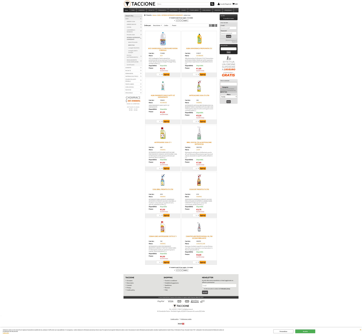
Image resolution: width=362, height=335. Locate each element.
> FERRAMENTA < (162, 10)
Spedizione (168, 285)
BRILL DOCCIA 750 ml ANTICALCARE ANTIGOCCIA (199, 143)
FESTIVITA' (128, 90)
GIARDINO (128, 67)
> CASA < (133, 10)
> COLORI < (183, 10)
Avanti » (185, 20)
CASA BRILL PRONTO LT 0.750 (163, 189)
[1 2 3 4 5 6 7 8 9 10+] (196, 121)
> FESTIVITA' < (217, 10)
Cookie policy (6, 333)
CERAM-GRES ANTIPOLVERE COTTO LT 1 (163, 236)
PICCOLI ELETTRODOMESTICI (132, 56)
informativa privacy (225, 288)
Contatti (129, 285)
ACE (161, 55)
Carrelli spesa (130, 64)
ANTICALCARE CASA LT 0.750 (199, 95)
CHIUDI (360, 329)
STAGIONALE (129, 93)
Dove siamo (130, 283)
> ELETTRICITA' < (173, 10)
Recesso (167, 287)
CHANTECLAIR (200, 243)
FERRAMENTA (129, 73)
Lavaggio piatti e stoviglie (133, 51)
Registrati (234, 42)
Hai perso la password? (231, 40)
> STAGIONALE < (228, 10)
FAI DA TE (128, 70)
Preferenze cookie (186, 319)
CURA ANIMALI (129, 87)
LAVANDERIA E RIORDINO (131, 31)
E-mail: (223, 25)
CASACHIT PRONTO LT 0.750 (199, 189)
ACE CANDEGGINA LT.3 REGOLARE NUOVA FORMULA (163, 49)
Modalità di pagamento (172, 283)
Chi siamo (129, 280)
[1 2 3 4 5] (159, 74)
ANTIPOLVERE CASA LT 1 (162, 142)
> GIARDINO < (141, 10)
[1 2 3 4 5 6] (159, 168)
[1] (196, 168)
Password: (224, 31)
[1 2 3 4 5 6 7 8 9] (196, 74)
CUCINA (129, 27)
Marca (228, 94)
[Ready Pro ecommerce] (181, 323)
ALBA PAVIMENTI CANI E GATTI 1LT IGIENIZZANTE (163, 96)
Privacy (129, 287)
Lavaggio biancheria (133, 48)
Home (126, 10)
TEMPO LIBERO (129, 84)
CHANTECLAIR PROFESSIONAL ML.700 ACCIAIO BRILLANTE (199, 237)
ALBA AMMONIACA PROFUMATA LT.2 (199, 48)
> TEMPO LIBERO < (194, 10)
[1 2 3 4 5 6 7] (159, 262)
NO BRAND (199, 55)
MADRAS (199, 102)
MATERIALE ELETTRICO (131, 76)
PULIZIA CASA (131, 34)
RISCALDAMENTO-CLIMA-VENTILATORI (132, 61)
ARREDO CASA (131, 21)
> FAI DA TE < (151, 10)
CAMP (198, 149)
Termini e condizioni (171, 280)
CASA (126, 18)
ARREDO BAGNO (131, 24)
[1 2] (159, 121)
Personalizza (283, 331)
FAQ (166, 290)
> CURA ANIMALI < (206, 10)
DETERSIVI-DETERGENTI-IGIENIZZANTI (133, 38)
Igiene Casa (131, 45)
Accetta (305, 331)
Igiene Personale (132, 42)
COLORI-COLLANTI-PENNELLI (130, 80)
